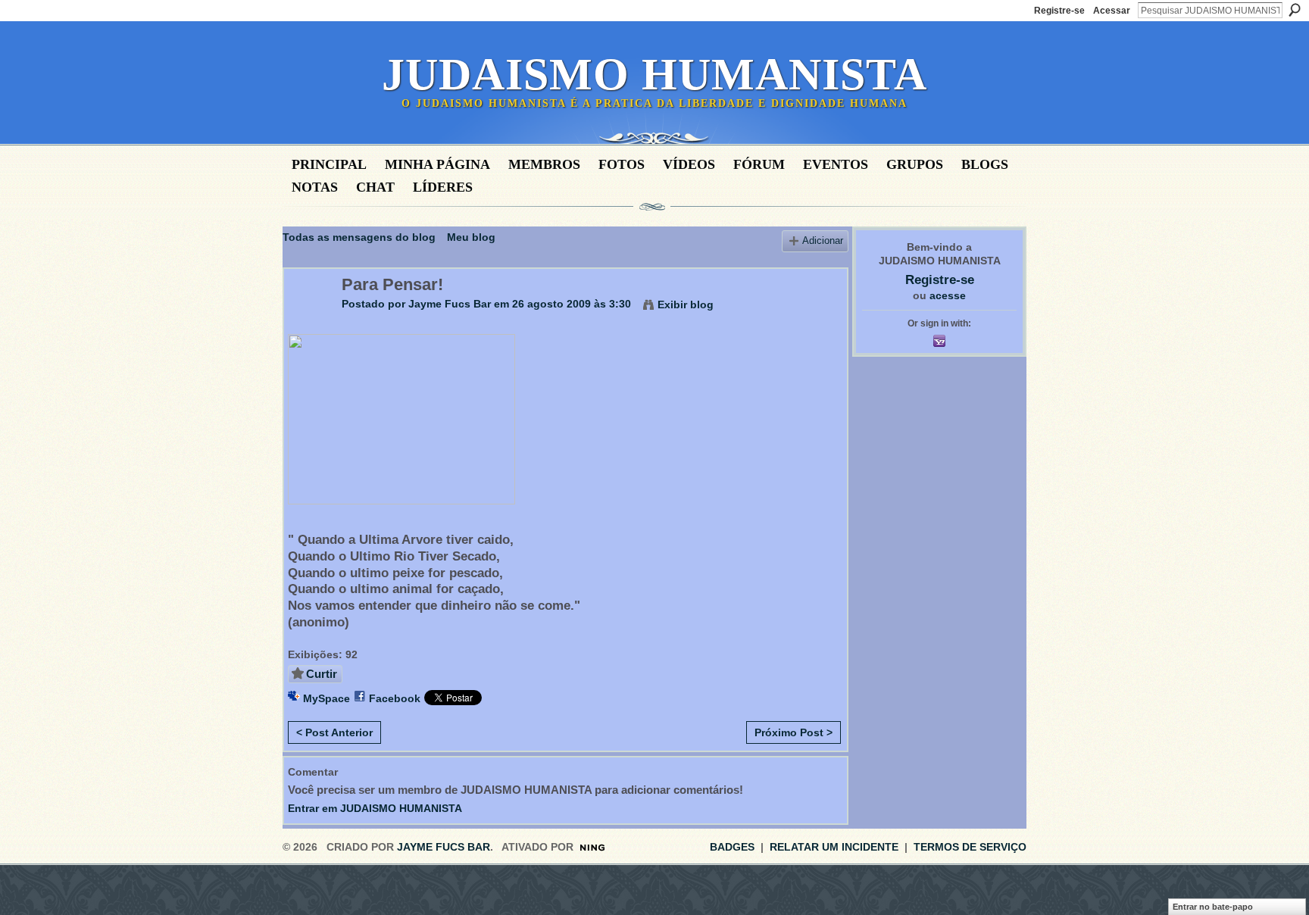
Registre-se (1059, 10)
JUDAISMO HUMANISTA (654, 74)
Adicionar (822, 241)
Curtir (321, 673)
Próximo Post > (793, 732)
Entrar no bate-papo (1213, 906)
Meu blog (471, 237)
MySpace (326, 698)
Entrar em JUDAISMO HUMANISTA (375, 808)
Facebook (394, 698)
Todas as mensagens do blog (359, 237)
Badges (732, 847)
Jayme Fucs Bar (449, 304)
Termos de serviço (970, 847)
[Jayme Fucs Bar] (308, 317)
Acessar (1111, 10)
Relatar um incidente (834, 847)
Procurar (1295, 10)
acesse (947, 295)
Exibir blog (686, 304)
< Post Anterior (334, 732)
